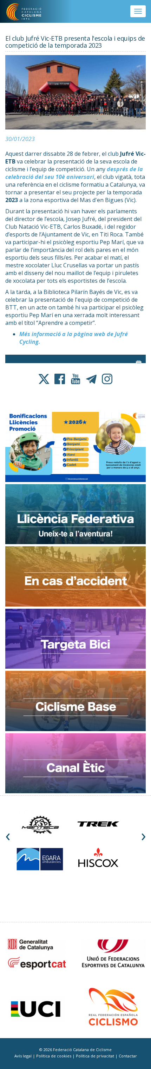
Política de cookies (54, 1055)
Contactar (128, 1055)
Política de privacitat (95, 1055)
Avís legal (23, 1055)
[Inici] (28, 12)
